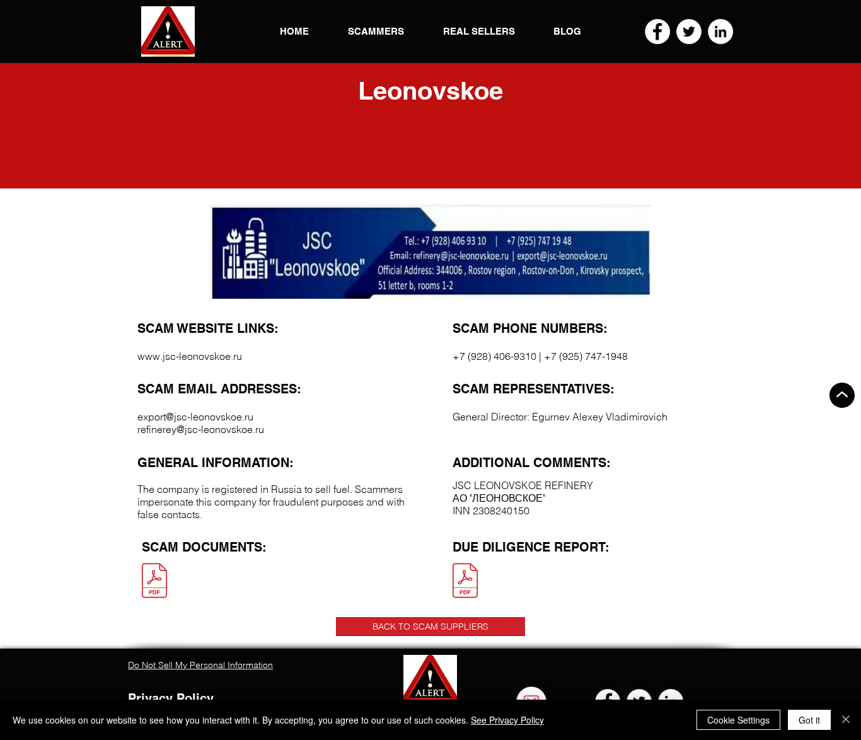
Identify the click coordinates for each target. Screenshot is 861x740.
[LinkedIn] (720, 31)
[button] (168, 31)
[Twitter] (689, 31)
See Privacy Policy (507, 720)
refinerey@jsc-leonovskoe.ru (200, 429)
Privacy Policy (171, 698)
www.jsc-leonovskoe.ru (189, 356)
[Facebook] (657, 31)
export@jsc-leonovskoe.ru (195, 416)
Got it (809, 720)
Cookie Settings (738, 720)
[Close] (845, 720)
